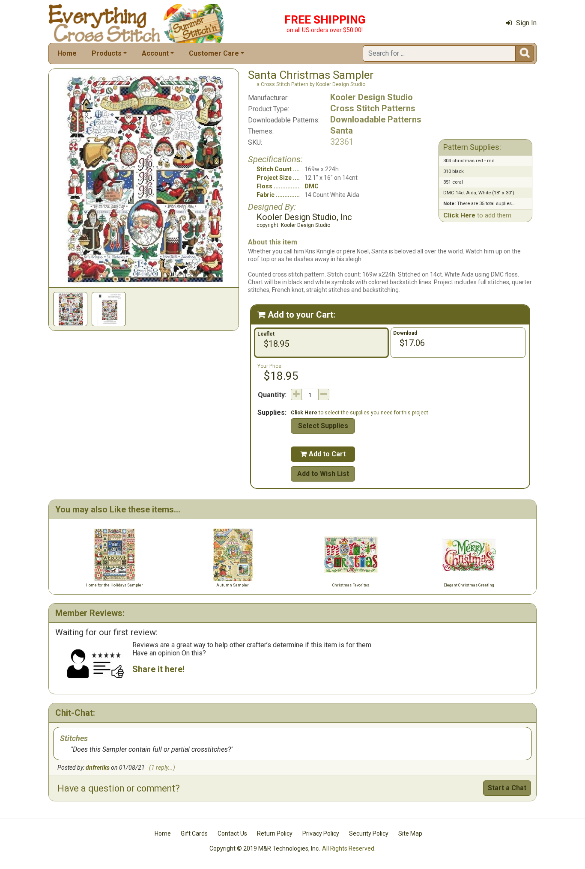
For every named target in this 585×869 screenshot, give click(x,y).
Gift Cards (194, 833)
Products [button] (107, 53)
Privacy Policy (320, 833)
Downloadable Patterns (375, 119)
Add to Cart (323, 454)
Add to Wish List (323, 474)
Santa (341, 130)
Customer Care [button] (214, 53)
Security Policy (368, 833)
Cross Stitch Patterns (372, 108)
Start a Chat (507, 788)
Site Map (410, 833)
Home (67, 53)
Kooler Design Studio (371, 97)
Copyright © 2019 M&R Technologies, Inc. (264, 848)
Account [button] (155, 53)
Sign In (526, 23)
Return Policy (274, 833)
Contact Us (232, 833)
